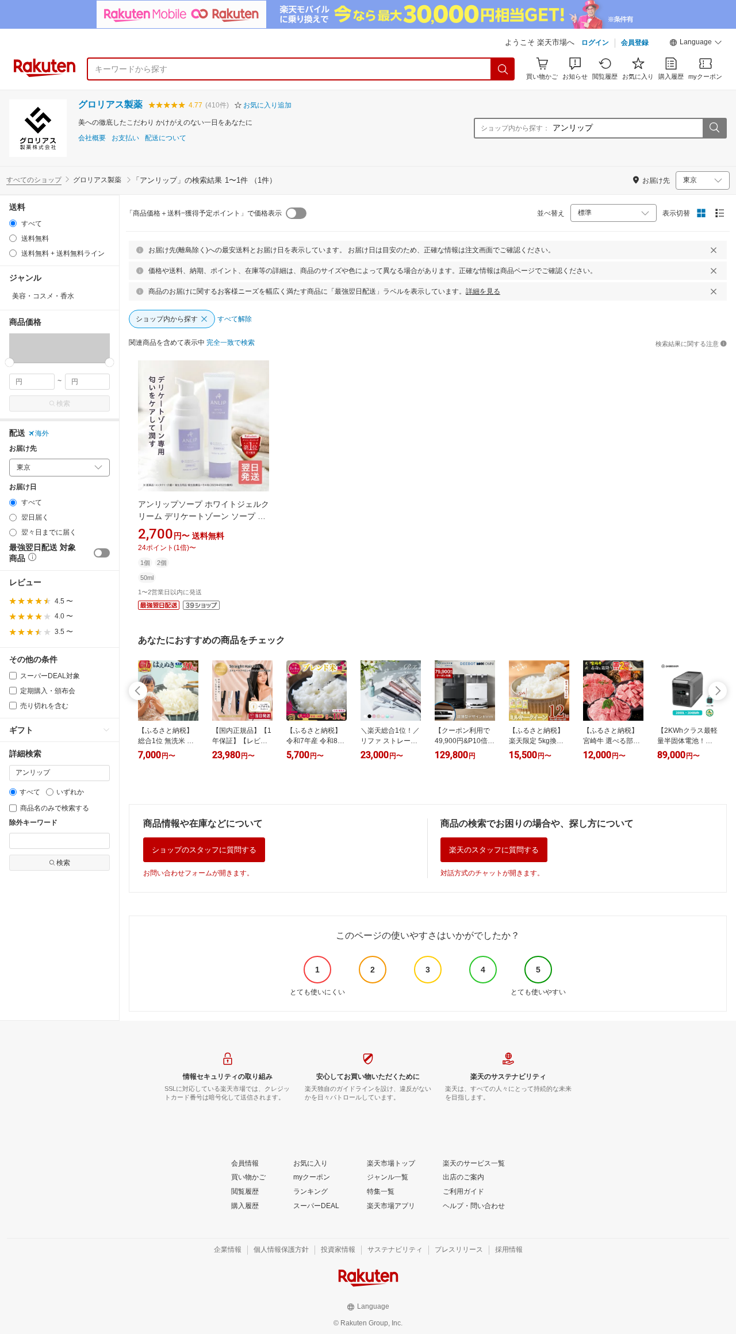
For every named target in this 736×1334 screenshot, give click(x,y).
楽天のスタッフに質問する (494, 849)
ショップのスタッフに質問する (204, 849)
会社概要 (92, 138)
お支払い (125, 138)
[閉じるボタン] (713, 250)
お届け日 (23, 487)
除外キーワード (33, 822)
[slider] (9, 362)
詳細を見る (483, 291)
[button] (695, 44)
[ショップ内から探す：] (714, 128)
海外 (42, 433)
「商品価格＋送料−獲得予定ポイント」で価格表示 (204, 213)
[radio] (13, 223)
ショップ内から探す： (515, 128)
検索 (63, 403)
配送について (165, 138)
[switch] (102, 553)
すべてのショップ (34, 180)
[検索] (503, 68)
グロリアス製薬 (110, 104)
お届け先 (23, 448)
